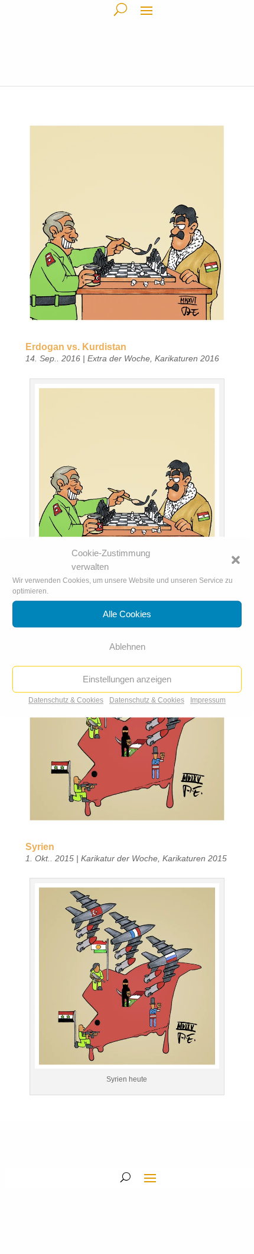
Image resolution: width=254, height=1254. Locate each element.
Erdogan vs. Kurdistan (75, 347)
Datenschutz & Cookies (65, 700)
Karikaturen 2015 (194, 858)
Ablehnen (127, 647)
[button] (236, 560)
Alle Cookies (127, 614)
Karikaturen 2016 (187, 358)
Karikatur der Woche (119, 858)
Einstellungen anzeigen (127, 679)
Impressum (208, 700)
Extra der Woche (118, 358)
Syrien (39, 847)
